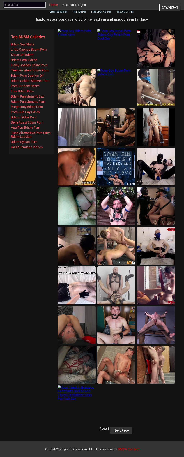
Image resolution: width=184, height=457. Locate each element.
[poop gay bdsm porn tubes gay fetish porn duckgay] (116, 48)
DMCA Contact (128, 449)
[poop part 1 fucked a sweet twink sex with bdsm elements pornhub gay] (156, 365)
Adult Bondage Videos (27, 147)
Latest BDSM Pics (58, 12)
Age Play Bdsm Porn (25, 127)
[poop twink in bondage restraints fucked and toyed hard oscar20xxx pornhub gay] (77, 404)
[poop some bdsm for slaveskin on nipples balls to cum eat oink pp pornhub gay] (156, 167)
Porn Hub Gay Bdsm (25, 112)
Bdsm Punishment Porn (28, 101)
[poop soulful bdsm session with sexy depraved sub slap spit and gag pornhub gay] (77, 246)
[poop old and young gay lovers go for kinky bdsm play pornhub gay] (116, 365)
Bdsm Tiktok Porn (24, 117)
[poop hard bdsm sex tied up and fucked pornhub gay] (77, 365)
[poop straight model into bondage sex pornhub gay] (116, 167)
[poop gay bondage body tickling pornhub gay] (77, 285)
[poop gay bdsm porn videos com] (77, 48)
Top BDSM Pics (79, 12)
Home (53, 5)
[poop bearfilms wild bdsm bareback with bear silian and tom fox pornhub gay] (116, 285)
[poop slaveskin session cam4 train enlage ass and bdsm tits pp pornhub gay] (156, 246)
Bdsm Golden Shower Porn (30, 81)
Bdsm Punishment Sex (27, 96)
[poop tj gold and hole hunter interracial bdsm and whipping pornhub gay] (77, 167)
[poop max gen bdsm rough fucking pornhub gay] (77, 325)
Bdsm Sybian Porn (24, 142)
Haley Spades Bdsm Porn (29, 65)
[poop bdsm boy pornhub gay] (116, 325)
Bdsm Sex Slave (22, 44)
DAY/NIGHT (169, 7)
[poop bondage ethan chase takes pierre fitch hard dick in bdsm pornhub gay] (156, 285)
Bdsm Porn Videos (24, 60)
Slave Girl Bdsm (22, 55)
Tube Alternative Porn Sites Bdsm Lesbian (31, 134)
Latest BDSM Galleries (101, 12)
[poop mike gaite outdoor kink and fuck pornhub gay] (116, 206)
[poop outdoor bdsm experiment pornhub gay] (77, 87)
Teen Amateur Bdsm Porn (29, 70)
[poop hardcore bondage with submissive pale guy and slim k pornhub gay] (116, 246)
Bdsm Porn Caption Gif (27, 75)
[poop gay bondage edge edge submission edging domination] (156, 87)
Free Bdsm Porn (22, 91)
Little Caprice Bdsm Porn (29, 49)
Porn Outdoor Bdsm (25, 86)
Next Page (121, 430)
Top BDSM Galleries (125, 12)
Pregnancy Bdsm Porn (27, 107)
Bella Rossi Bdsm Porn (27, 122)
